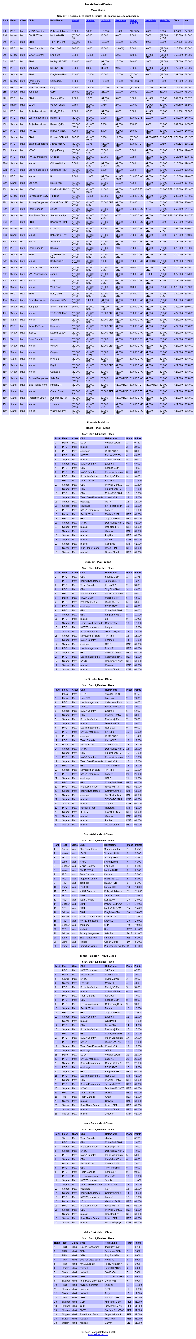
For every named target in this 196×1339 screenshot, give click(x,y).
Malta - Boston (134, 21)
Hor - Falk (150, 20)
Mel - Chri (165, 20)
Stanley (90, 20)
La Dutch (105, 20)
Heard (75, 20)
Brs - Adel (120, 20)
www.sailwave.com (98, 1334)
